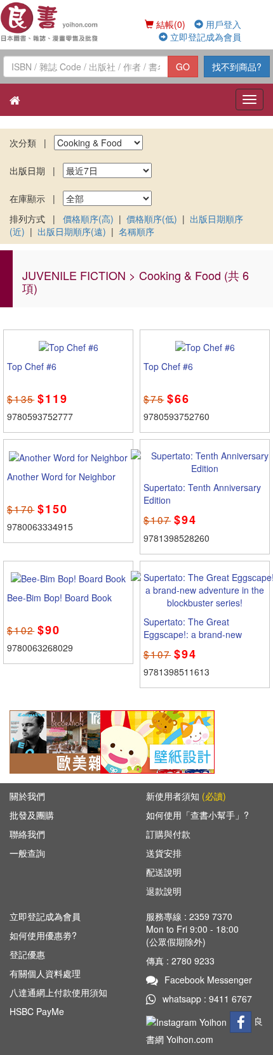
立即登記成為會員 (204, 36)
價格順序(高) (88, 218)
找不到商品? (237, 66)
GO (183, 66)
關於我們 (27, 796)
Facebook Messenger (208, 979)
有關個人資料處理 (45, 973)
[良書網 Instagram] (188, 1020)
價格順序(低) (151, 218)
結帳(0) (169, 24)
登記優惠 (27, 954)
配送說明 (164, 872)
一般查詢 (27, 853)
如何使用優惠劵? (43, 935)
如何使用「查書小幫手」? (197, 815)
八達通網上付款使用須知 (58, 992)
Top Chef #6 (32, 366)
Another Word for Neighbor (61, 476)
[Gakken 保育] (157, 740)
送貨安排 (164, 853)
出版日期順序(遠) (71, 231)
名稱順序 (136, 231)
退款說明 (164, 891)
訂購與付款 (168, 834)
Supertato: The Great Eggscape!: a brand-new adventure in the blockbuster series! (200, 640)
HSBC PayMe (37, 1011)
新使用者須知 (186, 796)
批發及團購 (32, 815)
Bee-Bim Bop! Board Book (59, 597)
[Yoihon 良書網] (50, 21)
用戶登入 (222, 24)
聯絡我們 (27, 834)
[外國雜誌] (67, 740)
